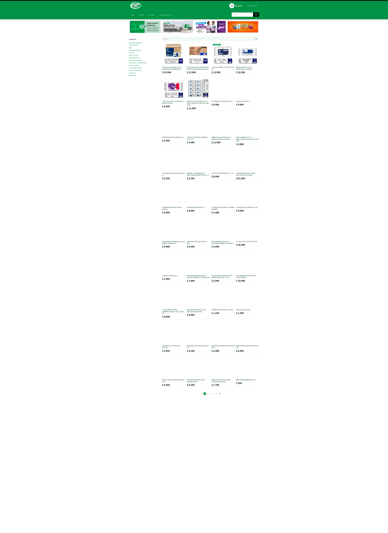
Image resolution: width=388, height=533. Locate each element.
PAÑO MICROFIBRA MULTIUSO (245, 380)
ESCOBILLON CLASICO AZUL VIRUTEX (171, 347)
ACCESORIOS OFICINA (135, 68)
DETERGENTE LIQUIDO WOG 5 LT (222, 101)
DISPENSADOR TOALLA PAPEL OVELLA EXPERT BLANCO (245, 174)
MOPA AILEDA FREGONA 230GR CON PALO (223, 347)
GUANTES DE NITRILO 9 (169, 276)
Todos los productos (135, 43)
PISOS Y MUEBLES (134, 65)
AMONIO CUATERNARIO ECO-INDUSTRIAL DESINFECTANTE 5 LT (198, 174)
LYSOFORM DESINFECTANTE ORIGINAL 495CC (196, 381)
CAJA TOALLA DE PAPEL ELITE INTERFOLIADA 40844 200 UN (171, 68)
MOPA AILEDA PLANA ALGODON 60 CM (247, 347)
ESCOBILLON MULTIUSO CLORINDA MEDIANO (222, 208)
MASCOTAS (132, 73)
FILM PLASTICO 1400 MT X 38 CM (246, 242)
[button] (165, 63)
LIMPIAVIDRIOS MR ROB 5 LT (196, 207)
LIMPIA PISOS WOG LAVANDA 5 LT (173, 137)
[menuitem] (133, 15)
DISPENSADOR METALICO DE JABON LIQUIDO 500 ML (196, 311)
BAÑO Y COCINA (133, 55)
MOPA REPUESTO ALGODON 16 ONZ (197, 242)
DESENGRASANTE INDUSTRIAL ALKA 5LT (172, 208)
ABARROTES (132, 75)
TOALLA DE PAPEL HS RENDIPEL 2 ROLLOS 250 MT (173, 102)
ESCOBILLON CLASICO (243, 310)
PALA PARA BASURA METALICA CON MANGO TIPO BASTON (173, 242)
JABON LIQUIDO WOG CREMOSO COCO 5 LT (197, 138)
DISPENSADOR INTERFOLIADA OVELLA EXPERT (246, 276)
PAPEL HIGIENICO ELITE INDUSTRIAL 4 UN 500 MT (244, 68)
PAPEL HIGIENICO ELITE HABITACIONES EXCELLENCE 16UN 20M (247, 139)
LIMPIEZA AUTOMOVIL (135, 70)
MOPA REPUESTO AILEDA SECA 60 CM (198, 347)
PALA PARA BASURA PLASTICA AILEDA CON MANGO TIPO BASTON (198, 276)
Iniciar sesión (252, 6)
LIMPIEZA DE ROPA (134, 58)
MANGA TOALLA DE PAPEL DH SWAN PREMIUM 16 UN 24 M (220, 138)
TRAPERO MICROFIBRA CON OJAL (222, 310)
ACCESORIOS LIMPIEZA (135, 60)
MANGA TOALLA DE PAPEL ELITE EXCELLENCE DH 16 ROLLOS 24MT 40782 (198, 103)
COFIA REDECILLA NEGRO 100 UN (247, 207)
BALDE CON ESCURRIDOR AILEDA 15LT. (173, 381)
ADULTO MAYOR (133, 45)
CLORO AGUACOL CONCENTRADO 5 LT (173, 174)
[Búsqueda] (256, 14)
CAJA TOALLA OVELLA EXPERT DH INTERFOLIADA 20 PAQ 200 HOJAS (198, 68)
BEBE (130, 48)
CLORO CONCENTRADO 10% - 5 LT (222, 173)
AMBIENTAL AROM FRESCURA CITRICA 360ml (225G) (220, 381)
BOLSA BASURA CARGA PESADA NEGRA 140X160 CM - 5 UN (221, 276)
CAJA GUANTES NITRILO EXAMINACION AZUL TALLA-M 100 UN (173, 311)
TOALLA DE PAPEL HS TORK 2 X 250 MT (222, 68)
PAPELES (131, 53)
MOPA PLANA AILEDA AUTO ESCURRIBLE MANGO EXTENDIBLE (222, 242)
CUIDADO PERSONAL (135, 50)
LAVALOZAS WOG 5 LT (243, 101)
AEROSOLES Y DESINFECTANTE (138, 63)
